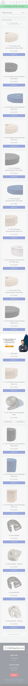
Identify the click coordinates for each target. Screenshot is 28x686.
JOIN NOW (9, 346)
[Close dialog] (26, 335)
